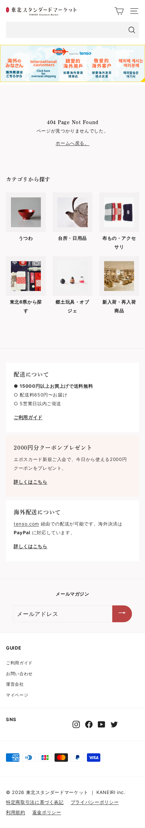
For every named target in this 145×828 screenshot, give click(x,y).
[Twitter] (114, 724)
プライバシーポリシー (95, 802)
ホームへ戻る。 (72, 143)
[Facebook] (89, 724)
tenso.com (26, 524)
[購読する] (122, 613)
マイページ (17, 695)
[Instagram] (76, 724)
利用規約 (15, 812)
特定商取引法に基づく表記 (35, 802)
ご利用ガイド (19, 662)
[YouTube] (101, 724)
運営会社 (15, 684)
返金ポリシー (46, 812)
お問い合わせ (19, 673)
